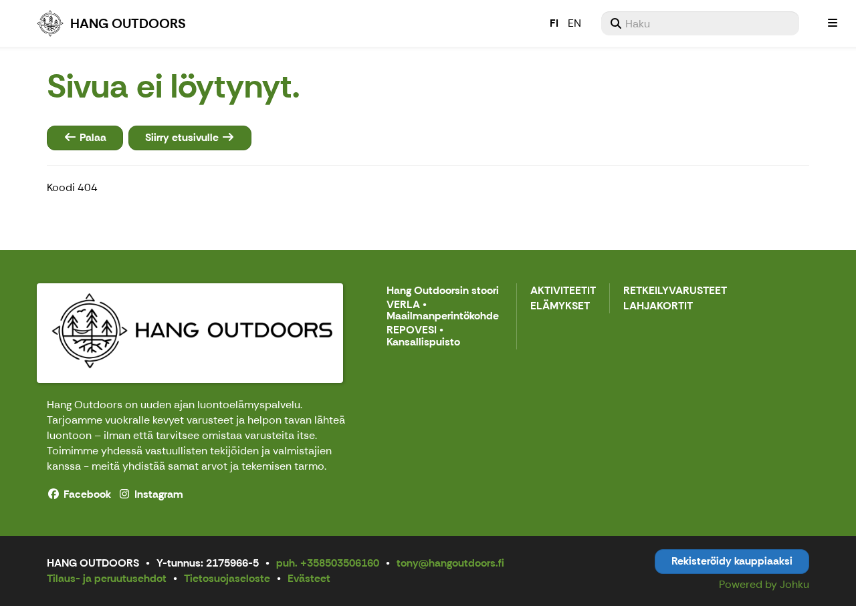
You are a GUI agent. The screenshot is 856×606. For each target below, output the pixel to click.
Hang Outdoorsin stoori (443, 291)
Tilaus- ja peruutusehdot (107, 578)
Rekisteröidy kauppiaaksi (731, 561)
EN (574, 23)
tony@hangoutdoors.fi (450, 563)
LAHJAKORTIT (658, 306)
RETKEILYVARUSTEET (675, 291)
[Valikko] (832, 23)
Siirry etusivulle (183, 137)
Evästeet (309, 578)
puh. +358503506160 (327, 563)
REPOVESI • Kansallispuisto (423, 336)
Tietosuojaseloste (227, 578)
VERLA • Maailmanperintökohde (443, 311)
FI (554, 23)
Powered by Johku (764, 584)
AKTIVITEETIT (563, 291)
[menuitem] (700, 23)
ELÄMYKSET (560, 306)
